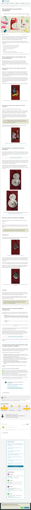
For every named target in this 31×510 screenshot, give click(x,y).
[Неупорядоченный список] (11, 429)
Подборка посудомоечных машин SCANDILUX (15, 336)
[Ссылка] (13, 429)
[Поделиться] (28, 34)
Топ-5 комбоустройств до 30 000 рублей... (13, 477)
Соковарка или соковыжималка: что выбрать (14, 384)
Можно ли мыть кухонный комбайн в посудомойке (9, 51)
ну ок (22, 507)
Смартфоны (22, 3)
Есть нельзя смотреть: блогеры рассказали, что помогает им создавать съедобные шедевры (15, 388)
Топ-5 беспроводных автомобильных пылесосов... (14, 497)
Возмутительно (4, 410)
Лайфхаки (17, 3)
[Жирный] (5, 429)
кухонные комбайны (6, 392)
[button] (1, 1)
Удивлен (19, 410)
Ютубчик (7, 3)
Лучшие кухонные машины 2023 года (15, 157)
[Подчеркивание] (8, 429)
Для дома (12, 3)
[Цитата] (12, 429)
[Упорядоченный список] (10, 429)
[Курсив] (7, 429)
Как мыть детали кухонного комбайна (8, 48)
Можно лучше (11, 410)
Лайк (27, 410)
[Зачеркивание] (9, 429)
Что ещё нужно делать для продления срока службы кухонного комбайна (13, 52)
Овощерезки (4, 49)
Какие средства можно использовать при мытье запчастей (11, 45)
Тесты (27, 3)
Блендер (4, 50)
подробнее (26, 507)
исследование (12, 73)
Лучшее (2, 3)
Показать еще (15, 466)
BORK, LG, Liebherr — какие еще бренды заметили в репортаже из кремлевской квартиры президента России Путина (15, 444)
